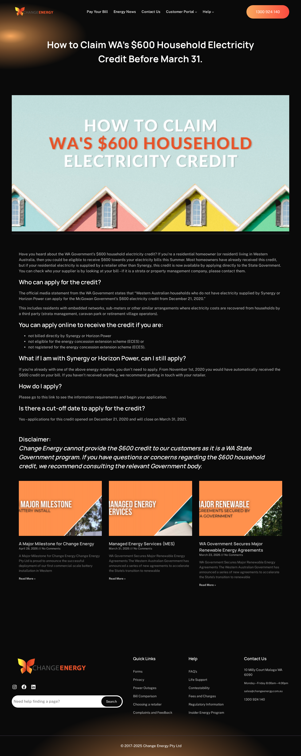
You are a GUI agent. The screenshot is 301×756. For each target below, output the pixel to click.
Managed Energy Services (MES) (142, 543)
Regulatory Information (206, 704)
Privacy (138, 680)
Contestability (199, 688)
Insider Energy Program (206, 712)
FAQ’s (193, 671)
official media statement (47, 293)
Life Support (198, 680)
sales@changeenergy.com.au (263, 691)
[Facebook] (24, 687)
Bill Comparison (145, 696)
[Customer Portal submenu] (196, 12)
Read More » (27, 578)
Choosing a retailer (147, 704)
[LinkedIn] (33, 687)
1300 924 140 (254, 699)
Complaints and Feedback (152, 712)
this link (48, 397)
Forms (138, 671)
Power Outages (144, 688)
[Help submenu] (213, 12)
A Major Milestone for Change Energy (56, 543)
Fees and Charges (202, 696)
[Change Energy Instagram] (14, 687)
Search (111, 701)
